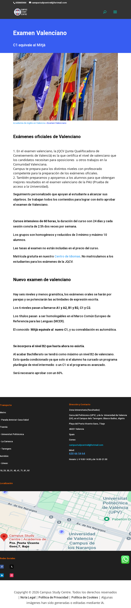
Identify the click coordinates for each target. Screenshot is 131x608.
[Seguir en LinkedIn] (2, 575)
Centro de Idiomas (67, 256)
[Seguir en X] (11, 566)
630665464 (21, 3)
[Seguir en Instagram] (11, 575)
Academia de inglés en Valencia (29, 123)
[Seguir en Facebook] (2, 566)
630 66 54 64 (77, 453)
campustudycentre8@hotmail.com (86, 445)
